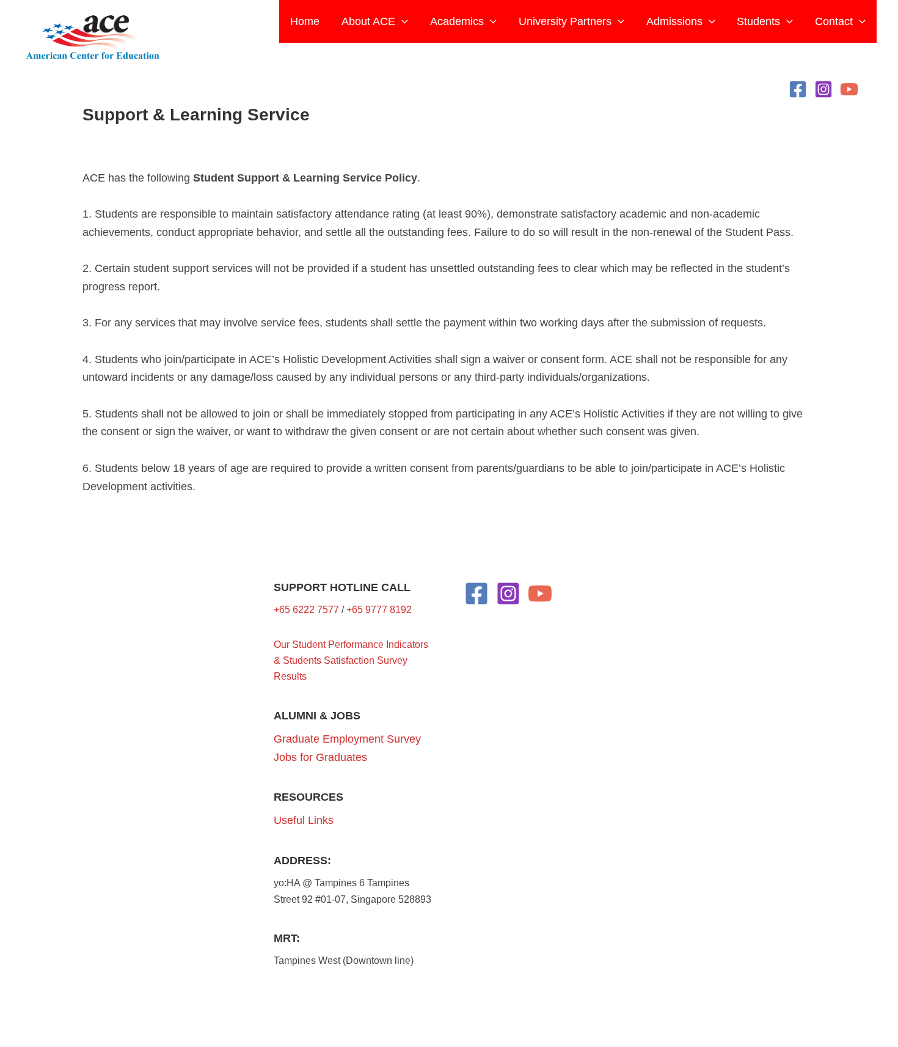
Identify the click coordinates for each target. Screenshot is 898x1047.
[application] (401, 21)
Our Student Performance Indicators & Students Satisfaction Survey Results (351, 660)
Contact (834, 21)
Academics (457, 21)
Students (758, 21)
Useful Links (304, 820)
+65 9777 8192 (379, 609)
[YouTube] (849, 89)
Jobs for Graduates (320, 757)
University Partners (565, 21)
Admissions (674, 21)
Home (304, 21)
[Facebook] (798, 89)
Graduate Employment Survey (347, 739)
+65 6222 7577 (306, 609)
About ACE (368, 21)
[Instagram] (823, 89)
